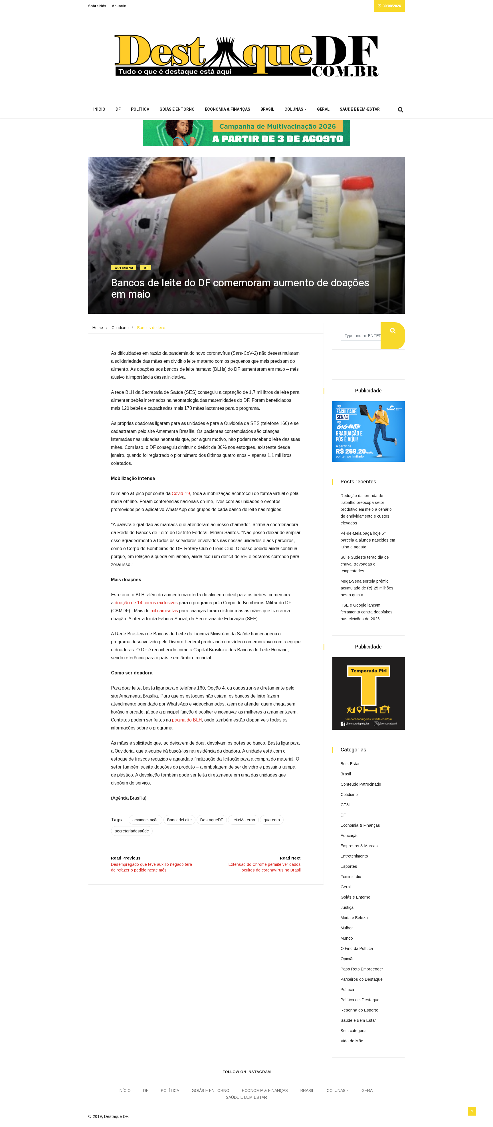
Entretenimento (354, 856)
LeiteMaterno (243, 820)
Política (140, 109)
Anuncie (119, 6)
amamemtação (145, 820)
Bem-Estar (350, 763)
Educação (350, 835)
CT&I (345, 804)
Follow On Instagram (247, 1072)
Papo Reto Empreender (362, 969)
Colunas (293, 109)
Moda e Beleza (354, 917)
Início (99, 109)
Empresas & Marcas (359, 846)
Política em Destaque (360, 1000)
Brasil (267, 109)
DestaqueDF (211, 820)
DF (118, 109)
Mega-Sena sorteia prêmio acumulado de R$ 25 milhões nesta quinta (367, 588)
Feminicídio (351, 876)
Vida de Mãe (352, 1041)
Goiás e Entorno (177, 109)
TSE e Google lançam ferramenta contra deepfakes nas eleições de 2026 (367, 612)
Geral (323, 109)
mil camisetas (164, 610)
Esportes (349, 866)
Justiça (347, 907)
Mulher (347, 928)
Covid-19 (181, 493)
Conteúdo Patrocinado (361, 784)
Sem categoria (354, 1030)
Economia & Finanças (227, 109)
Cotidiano (124, 267)
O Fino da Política (357, 948)
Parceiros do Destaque (362, 979)
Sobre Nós (97, 6)
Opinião (348, 958)
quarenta (272, 820)
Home (97, 327)
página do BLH (187, 719)
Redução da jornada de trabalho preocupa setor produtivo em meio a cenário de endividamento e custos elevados (366, 509)
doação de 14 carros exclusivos (146, 602)
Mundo (347, 938)
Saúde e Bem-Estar (360, 109)
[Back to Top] (472, 1111)
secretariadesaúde (132, 831)
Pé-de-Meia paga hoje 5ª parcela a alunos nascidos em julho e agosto (368, 540)
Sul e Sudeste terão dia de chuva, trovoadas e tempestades (365, 564)
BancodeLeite (179, 820)
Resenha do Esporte (359, 1010)
